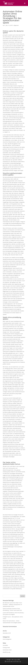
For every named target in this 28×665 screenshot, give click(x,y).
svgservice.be (6, 512)
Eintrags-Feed (6, 647)
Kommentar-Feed (7, 650)
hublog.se (5, 459)
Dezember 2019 (7, 633)
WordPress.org (6, 652)
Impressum (13, 659)
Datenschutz (13, 661)
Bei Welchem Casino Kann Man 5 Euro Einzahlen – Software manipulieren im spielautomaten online (12, 604)
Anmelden (5, 645)
